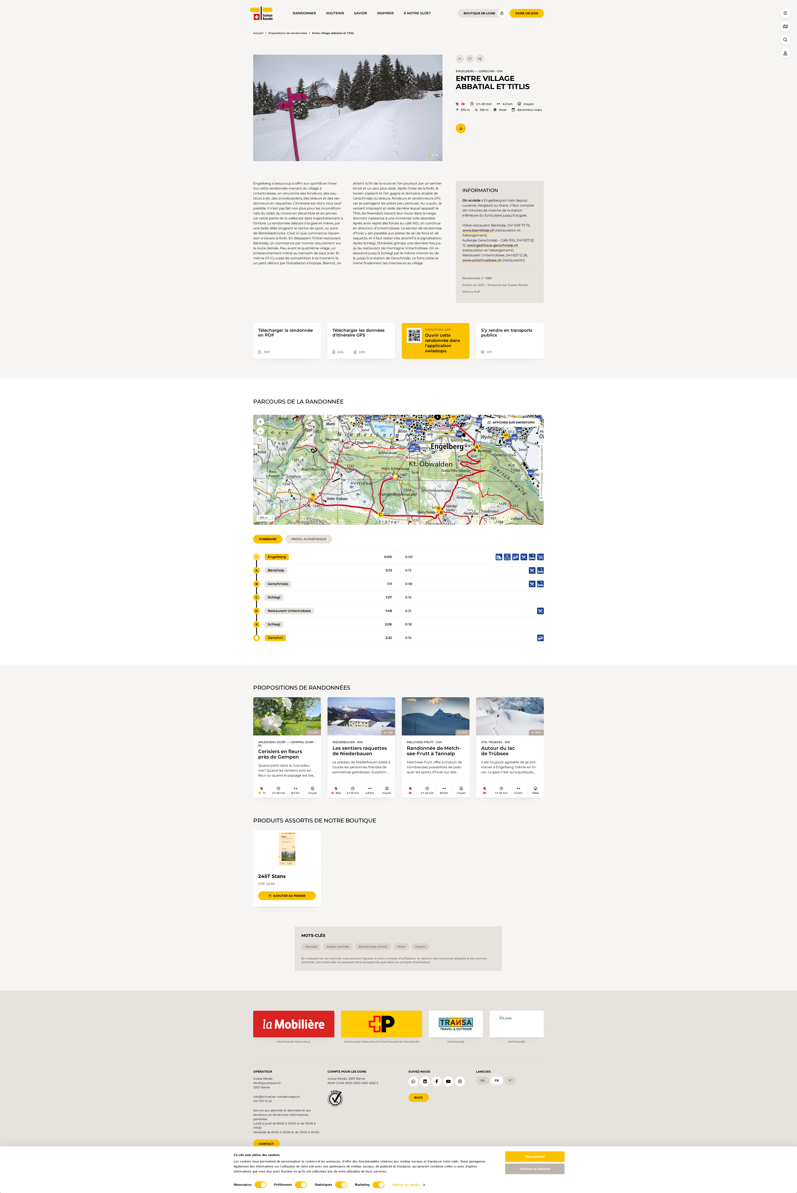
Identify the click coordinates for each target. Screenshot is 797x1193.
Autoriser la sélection (535, 1169)
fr (497, 1080)
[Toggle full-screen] (260, 440)
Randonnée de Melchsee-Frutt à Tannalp (434, 750)
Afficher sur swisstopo (514, 422)
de (482, 1080)
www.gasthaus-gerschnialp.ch (492, 245)
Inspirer (385, 13)
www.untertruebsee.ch (482, 260)
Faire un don (526, 13)
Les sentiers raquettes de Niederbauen (359, 750)
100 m (484, 109)
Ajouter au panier (289, 896)
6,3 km (508, 104)
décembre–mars (529, 109)
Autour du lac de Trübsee (498, 750)
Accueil (258, 33)
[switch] (301, 1184)
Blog (418, 1097)
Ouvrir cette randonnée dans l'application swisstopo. (442, 343)
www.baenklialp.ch (478, 230)
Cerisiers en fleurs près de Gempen (280, 754)
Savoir (360, 13)
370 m (465, 109)
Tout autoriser (535, 1156)
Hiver (503, 109)
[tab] (430, 155)
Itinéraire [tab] (267, 539)
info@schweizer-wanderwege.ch (276, 1097)
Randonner (304, 13)
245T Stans (272, 876)
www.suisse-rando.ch (541, 457)
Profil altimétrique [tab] (308, 539)
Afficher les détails (406, 1185)
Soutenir (335, 13)
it (510, 1080)
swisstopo (541, 478)
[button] (348, 108)
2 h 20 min (484, 104)
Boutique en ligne (479, 13)
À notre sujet (417, 13)
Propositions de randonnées (287, 33)
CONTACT (266, 1144)
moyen (528, 104)
